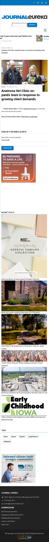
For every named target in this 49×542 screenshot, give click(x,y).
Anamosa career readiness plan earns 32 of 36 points (20, 312)
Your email (5, 140)
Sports (29, 39)
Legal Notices (33, 436)
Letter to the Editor (8, 521)
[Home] (24, 17)
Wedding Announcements (10, 518)
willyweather (34, 11)
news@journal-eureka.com (14, 504)
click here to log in (30, 109)
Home (3, 48)
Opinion (22, 436)
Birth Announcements (9, 512)
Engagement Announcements (12, 515)
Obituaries (7, 441)
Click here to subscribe (29, 117)
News (9, 48)
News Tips (5, 524)
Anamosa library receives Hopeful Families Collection (20, 279)
